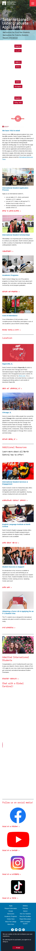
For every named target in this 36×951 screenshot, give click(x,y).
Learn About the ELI (9, 543)
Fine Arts (25, 908)
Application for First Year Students (16, 32)
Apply (10, 906)
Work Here (10, 924)
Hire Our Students (25, 913)
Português (18, 86)
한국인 (18, 67)
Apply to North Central (10, 211)
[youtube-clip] (19, 929)
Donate (11, 911)
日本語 (18, 82)
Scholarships (6, 251)
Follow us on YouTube (10, 851)
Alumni (25, 911)
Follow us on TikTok (9, 898)
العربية (18, 50)
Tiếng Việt (18, 102)
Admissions (10, 913)
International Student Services (14, 501)
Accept (18, 947)
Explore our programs (10, 292)
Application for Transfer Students (15, 35)
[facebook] (12, 929)
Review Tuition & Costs (10, 330)
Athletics (25, 906)
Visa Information (7, 628)
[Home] (9, 3)
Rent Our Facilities (25, 916)
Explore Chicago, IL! (8, 439)
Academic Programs (11, 916)
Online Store (10, 919)
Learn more (6, 587)
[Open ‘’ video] (18, 118)
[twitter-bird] (16, 929)
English (18, 46)
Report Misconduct (25, 919)
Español (18, 98)
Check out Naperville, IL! (11, 389)
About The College (10, 921)
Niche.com (22, 376)
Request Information (10, 38)
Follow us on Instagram (10, 874)
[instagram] (23, 929)
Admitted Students (9, 679)
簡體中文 (18, 62)
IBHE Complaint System (25, 922)
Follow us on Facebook (10, 827)
